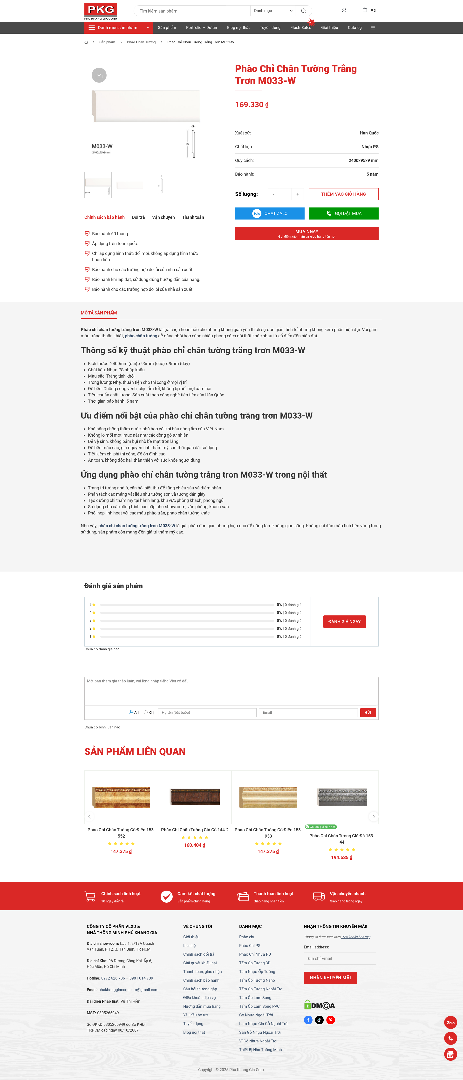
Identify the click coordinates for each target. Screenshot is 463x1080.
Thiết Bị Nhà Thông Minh (260, 1049)
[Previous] (93, 114)
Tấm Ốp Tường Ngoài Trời (261, 989)
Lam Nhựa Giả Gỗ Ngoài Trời (263, 1023)
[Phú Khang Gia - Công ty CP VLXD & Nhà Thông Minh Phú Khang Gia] (100, 11)
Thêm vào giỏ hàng (343, 194)
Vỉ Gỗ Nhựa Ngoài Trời (258, 1041)
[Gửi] (303, 11)
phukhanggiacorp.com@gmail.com (128, 989)
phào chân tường (141, 335)
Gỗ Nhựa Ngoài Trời (256, 1015)
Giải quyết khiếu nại (200, 963)
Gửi (368, 712)
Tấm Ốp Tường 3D (255, 963)
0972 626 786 (113, 978)
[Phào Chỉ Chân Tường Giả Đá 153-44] (342, 797)
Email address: (316, 947)
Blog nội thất (238, 27)
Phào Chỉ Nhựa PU (255, 954)
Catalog (355, 27)
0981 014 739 (141, 978)
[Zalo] (450, 1022)
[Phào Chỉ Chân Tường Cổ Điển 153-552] (121, 797)
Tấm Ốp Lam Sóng (255, 997)
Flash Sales (301, 27)
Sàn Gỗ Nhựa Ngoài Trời (260, 1032)
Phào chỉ (246, 937)
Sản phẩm (167, 27)
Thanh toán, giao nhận (202, 971)
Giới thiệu (329, 27)
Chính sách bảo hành (201, 980)
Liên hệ (189, 945)
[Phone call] (450, 1038)
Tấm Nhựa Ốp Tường (257, 971)
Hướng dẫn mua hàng (202, 1006)
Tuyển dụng (270, 27)
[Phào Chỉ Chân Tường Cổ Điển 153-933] (268, 797)
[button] (89, 816)
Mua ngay (306, 233)
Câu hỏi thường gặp (200, 989)
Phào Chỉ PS (249, 945)
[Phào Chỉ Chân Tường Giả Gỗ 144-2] (195, 797)
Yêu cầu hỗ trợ (195, 1015)
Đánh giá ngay (344, 621)
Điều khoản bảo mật (355, 937)
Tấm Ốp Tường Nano (257, 980)
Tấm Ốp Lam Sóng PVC (259, 1006)
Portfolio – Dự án (201, 27)
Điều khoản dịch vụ (199, 997)
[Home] (86, 42)
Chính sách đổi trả (198, 954)
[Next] (199, 114)
